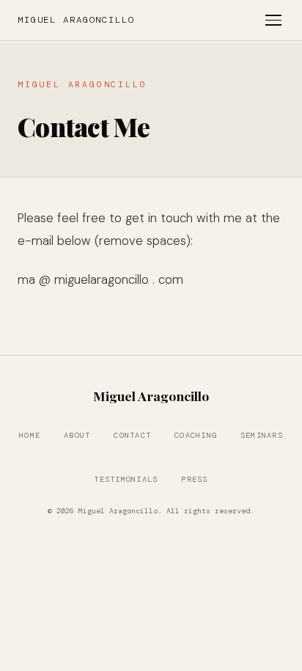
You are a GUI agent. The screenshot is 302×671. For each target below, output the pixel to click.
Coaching (195, 435)
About (77, 435)
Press (194, 479)
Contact (132, 435)
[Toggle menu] (273, 20)
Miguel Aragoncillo (76, 20)
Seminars (261, 435)
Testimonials (126, 479)
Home (29, 435)
